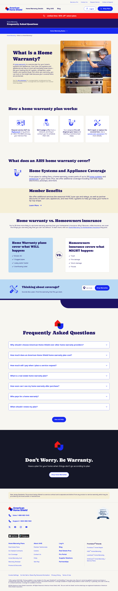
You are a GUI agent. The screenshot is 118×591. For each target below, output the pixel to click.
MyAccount (16, 132)
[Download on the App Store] (13, 537)
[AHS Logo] (14, 9)
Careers (36, 551)
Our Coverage (12, 554)
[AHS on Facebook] (15, 527)
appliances (34, 178)
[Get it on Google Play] (24, 537)
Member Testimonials (40, 547)
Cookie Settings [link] (13, 575)
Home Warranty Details (34, 9)
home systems (95, 176)
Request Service (95, 2)
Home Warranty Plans (16, 543)
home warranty (20, 64)
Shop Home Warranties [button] (59, 475)
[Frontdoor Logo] (18, 509)
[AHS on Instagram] (21, 527)
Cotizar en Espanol (107, 2)
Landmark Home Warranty (95, 555)
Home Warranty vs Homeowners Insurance (84, 227)
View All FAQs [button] (59, 419)
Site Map (36, 562)
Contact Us (84, 2)
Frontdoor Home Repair (95, 547)
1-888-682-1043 (23, 515)
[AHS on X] (9, 527)
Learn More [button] (34, 205)
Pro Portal (63, 554)
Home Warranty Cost (15, 558)
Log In (91, 9)
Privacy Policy (56, 575)
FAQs (35, 558)
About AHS (38, 543)
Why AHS (50, 9)
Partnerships (64, 562)
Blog (59, 9)
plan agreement (22, 80)
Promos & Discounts (15, 565)
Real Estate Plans (14, 547)
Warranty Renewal (14, 562)
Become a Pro (74, 2)
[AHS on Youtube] (26, 527)
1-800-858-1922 (25, 521)
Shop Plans (107, 9)
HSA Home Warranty (94, 551)
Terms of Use (66, 575)
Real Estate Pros (65, 551)
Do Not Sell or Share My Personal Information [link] (35, 575)
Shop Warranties (102, 288)
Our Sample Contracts (15, 551)
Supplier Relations (66, 558)
